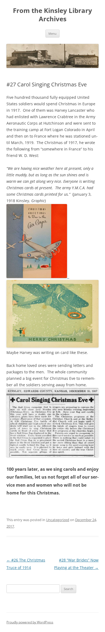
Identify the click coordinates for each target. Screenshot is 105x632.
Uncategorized (57, 519)
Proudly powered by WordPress (29, 622)
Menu (52, 33)
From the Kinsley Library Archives (52, 14)
